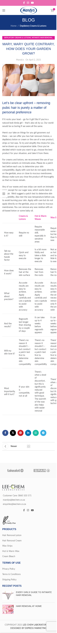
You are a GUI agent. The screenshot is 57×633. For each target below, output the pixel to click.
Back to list (28, 446)
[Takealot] (15, 470)
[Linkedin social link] (28, 433)
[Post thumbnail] (8, 595)
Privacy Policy (8, 569)
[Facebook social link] (24, 2)
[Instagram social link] (28, 2)
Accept (28, 628)
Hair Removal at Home (29, 606)
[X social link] (13, 433)
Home (13, 26)
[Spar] (42, 470)
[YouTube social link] (32, 2)
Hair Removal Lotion (11, 535)
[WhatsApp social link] (36, 433)
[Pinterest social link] (20, 433)
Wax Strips (7, 546)
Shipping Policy (9, 580)
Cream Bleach (8, 556)
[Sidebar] (4, 194)
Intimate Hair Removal (42, 37)
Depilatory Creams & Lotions (33, 26)
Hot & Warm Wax (10, 551)
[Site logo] (28, 10)
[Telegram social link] (43, 433)
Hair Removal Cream (12, 541)
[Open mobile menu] (4, 10)
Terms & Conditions (11, 574)
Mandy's (20, 60)
